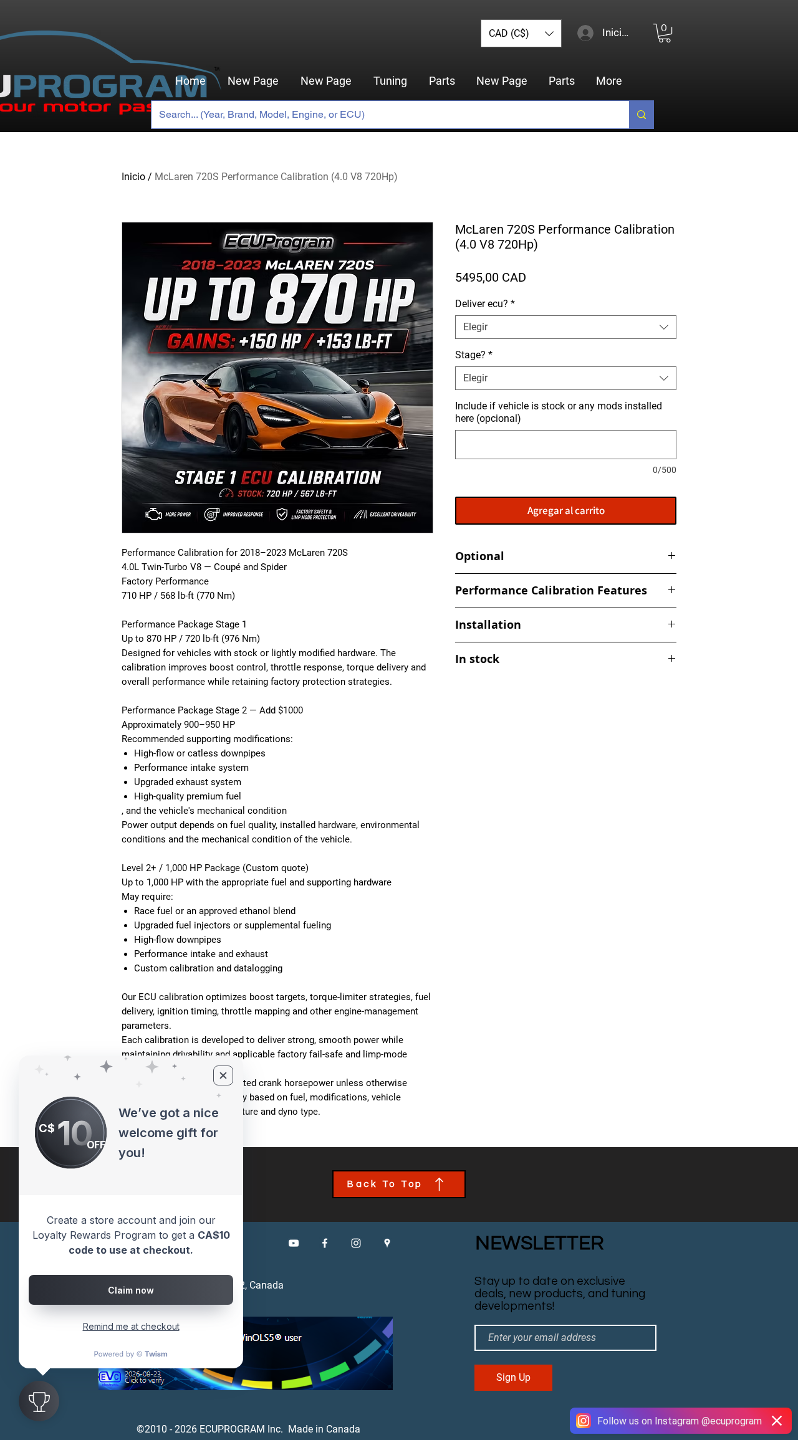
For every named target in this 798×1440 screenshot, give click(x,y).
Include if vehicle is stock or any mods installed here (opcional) (558, 412)
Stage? (474, 355)
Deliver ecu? (485, 304)
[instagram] (356, 1243)
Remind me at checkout (131, 1326)
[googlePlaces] (387, 1243)
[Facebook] (325, 1243)
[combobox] (565, 327)
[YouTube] (293, 1243)
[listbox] (521, 33)
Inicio (133, 177)
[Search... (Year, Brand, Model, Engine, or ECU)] (641, 114)
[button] (521, 33)
